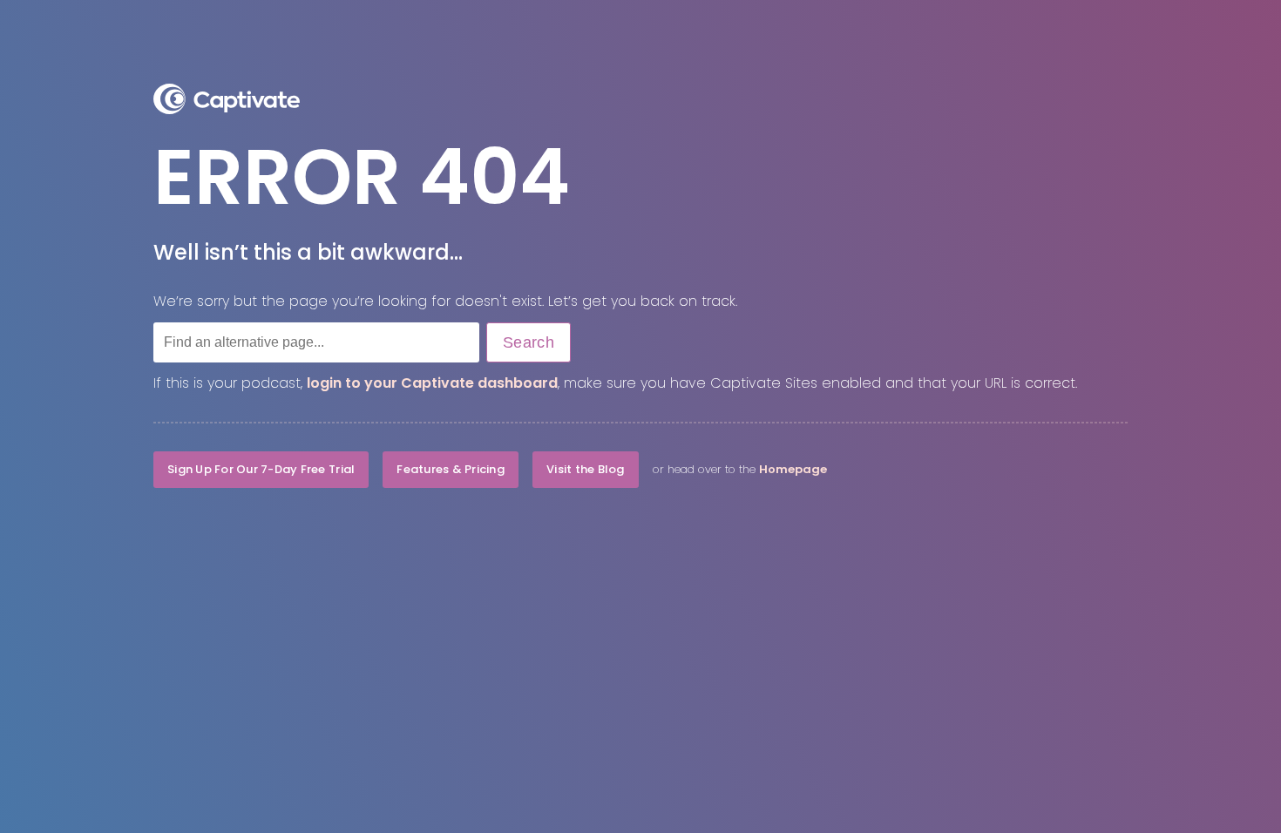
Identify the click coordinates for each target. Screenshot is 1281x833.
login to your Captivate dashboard (432, 383)
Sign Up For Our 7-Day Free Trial (261, 469)
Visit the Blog (585, 469)
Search (528, 342)
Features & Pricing (450, 469)
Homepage (793, 469)
